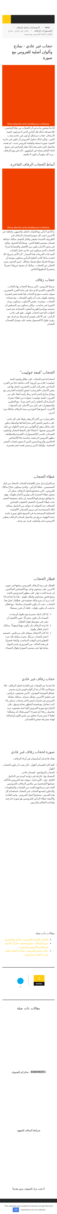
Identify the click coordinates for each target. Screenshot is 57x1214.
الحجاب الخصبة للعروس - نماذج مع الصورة (26, 939)
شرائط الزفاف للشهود (28, 1130)
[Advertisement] (28, 94)
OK (15, 1209)
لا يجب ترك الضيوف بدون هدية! (29, 1188)
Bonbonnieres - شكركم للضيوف (28, 1072)
